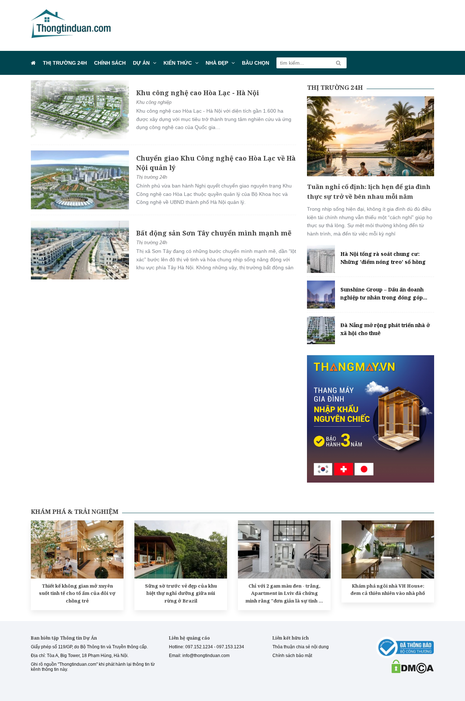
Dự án (141, 63)
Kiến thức (177, 63)
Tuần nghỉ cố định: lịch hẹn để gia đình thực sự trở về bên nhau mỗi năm (368, 191)
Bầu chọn (255, 63)
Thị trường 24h (65, 63)
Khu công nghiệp (153, 102)
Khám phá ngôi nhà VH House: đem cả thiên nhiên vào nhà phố (388, 590)
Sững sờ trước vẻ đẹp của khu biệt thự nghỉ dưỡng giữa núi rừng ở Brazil (181, 593)
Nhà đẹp (217, 63)
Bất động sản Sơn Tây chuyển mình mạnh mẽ (213, 233)
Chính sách (110, 63)
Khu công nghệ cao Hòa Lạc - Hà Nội (197, 92)
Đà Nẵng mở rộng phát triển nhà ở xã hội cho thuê (385, 329)
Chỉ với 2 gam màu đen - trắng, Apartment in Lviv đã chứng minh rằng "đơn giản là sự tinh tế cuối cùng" (284, 594)
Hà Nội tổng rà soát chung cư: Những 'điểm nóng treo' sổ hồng (383, 257)
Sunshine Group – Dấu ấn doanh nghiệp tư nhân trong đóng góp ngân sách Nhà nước (382, 294)
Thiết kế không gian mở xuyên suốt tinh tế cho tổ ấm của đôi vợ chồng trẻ (77, 593)
